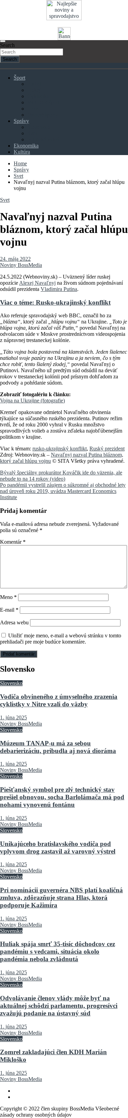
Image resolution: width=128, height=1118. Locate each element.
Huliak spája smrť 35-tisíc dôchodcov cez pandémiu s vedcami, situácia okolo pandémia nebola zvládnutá (57, 951)
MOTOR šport (43, 102)
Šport (19, 78)
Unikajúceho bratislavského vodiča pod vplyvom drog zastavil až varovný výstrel (57, 847)
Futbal (34, 84)
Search (7, 45)
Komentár (13, 542)
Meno (8, 597)
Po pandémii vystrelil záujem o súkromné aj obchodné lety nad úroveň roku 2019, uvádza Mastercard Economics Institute (63, 491)
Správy (21, 121)
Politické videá (43, 139)
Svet (32, 133)
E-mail (9, 610)
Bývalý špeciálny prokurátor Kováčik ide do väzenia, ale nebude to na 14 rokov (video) (61, 476)
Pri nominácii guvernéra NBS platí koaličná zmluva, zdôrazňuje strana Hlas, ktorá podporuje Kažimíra (61, 897)
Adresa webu (14, 622)
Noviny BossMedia (21, 265)
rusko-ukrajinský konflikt (59, 448)
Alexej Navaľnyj (37, 283)
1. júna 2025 (13, 717)
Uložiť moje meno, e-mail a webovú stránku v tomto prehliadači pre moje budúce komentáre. (60, 639)
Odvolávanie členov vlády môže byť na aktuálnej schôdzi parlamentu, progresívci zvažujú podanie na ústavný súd (58, 1006)
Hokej (34, 90)
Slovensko (38, 127)
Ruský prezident (107, 448)
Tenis (33, 108)
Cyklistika (38, 96)
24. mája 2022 (15, 259)
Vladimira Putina (59, 289)
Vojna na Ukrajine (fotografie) (32, 400)
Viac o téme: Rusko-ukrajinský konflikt (55, 302)
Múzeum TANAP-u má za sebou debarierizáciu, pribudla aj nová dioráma (58, 747)
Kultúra (22, 152)
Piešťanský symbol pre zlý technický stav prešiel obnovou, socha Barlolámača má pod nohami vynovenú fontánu (62, 797)
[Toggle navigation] (2, 41)
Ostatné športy (42, 115)
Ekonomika (26, 146)
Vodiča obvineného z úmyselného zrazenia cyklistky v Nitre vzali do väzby (58, 700)
